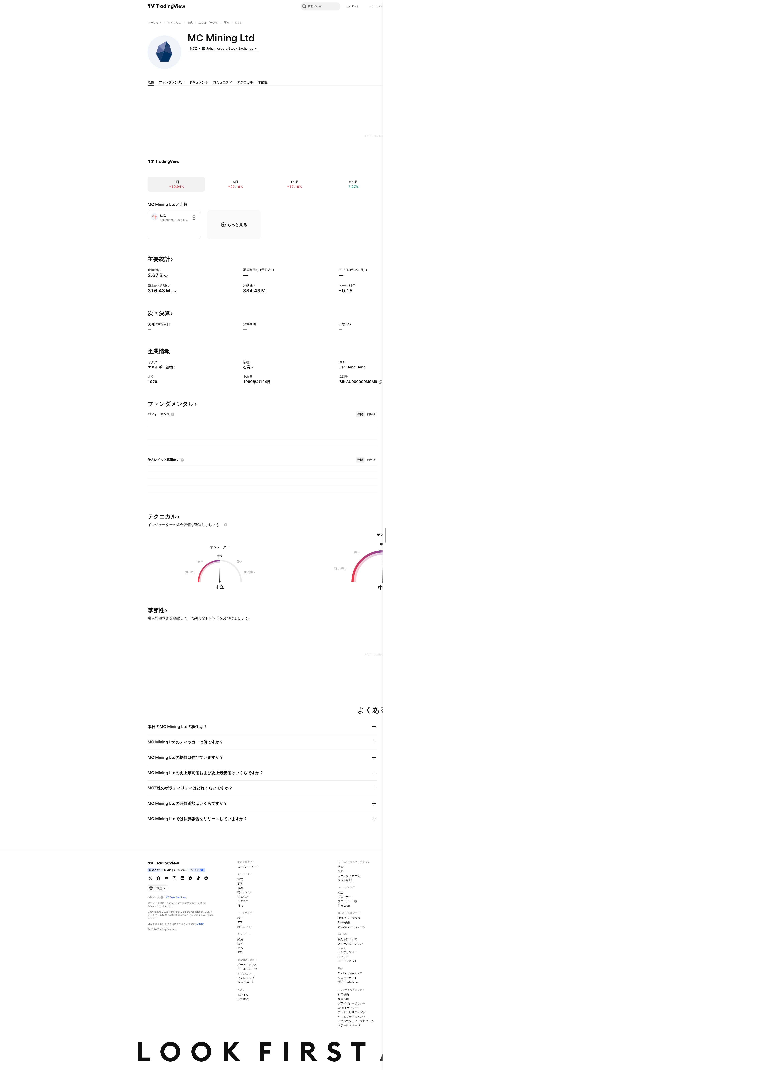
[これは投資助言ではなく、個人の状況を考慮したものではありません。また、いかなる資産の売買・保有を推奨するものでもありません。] (225, 525)
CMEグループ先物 (349, 918)
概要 (340, 892)
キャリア (343, 956)
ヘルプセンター (347, 952)
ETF (239, 883)
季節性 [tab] (262, 82)
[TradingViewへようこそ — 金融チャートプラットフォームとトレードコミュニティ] (164, 161)
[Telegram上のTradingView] (190, 878)
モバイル (243, 994)
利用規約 (343, 994)
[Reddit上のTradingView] (206, 878)
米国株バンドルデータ (352, 926)
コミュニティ (375, 6)
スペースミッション (350, 943)
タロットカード (347, 977)
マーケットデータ (349, 875)
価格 (340, 871)
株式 (240, 879)
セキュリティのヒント (352, 1016)
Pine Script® (245, 982)
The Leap (344, 905)
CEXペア (242, 896)
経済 (240, 939)
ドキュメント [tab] (198, 82)
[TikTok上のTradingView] (198, 878)
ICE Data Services (176, 897)
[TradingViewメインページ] (163, 863)
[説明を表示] (163, 270)
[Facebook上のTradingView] (158, 878)
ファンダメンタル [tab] (171, 82)
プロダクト (353, 6)
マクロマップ (245, 977)
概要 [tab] (151, 82)
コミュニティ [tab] (222, 82)
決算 (240, 943)
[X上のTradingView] (150, 878)
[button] (362, 6)
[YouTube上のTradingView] (166, 878)
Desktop (242, 999)
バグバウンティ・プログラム (356, 1021)
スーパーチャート (248, 866)
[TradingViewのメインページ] (166, 6)
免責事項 (343, 999)
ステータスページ (349, 1025)
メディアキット (347, 961)
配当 (240, 947)
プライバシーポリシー (352, 1003)
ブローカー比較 (347, 901)
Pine (240, 905)
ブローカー (345, 896)
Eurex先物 (344, 922)
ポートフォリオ (247, 964)
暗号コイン (244, 892)
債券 (240, 888)
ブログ (342, 947)
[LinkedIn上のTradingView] (182, 878)
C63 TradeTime (348, 982)
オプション (244, 973)
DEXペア (242, 901)
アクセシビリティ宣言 (352, 1012)
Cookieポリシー (348, 1007)
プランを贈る (346, 880)
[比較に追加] (194, 217)
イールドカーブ (247, 969)
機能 (340, 866)
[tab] (360, 414)
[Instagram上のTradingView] (174, 878)
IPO (239, 952)
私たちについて (347, 939)
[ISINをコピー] (380, 382)
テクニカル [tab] (245, 82)
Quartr (200, 923)
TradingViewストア (350, 973)
